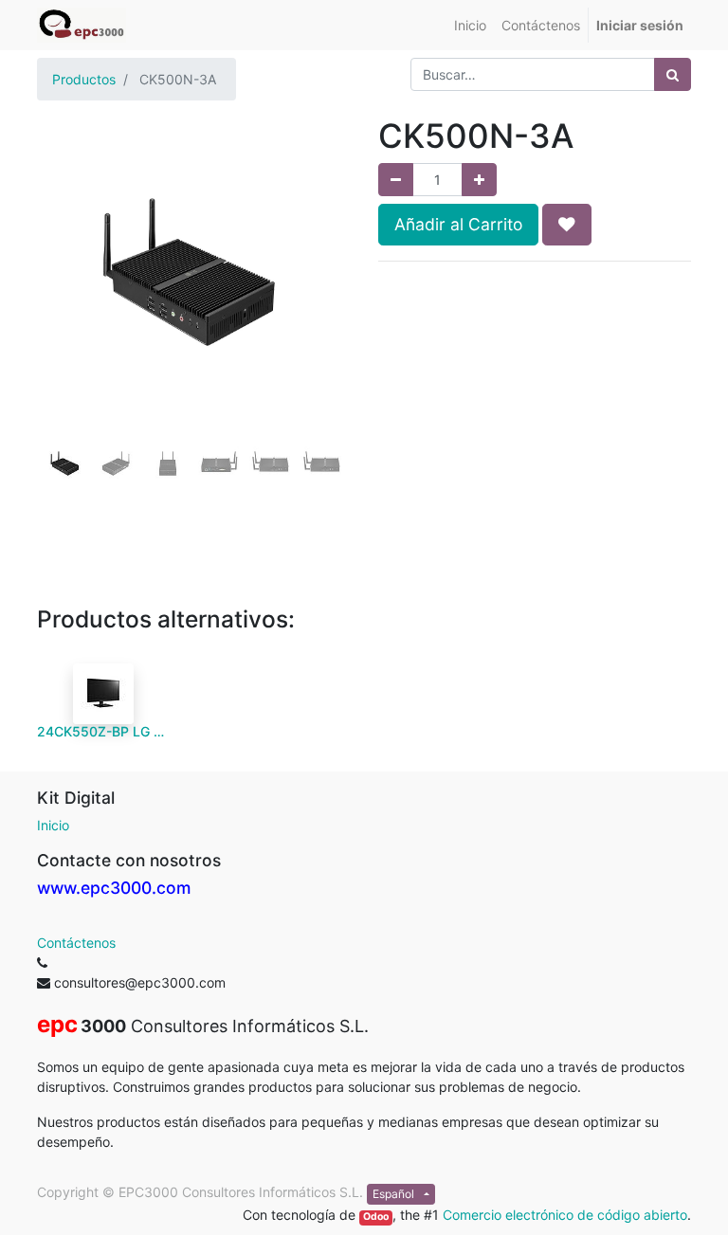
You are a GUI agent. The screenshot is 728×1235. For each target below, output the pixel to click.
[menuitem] (470, 25)
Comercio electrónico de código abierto (565, 1215)
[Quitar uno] (395, 179)
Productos (84, 79)
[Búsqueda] (672, 74)
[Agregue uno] (479, 179)
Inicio (53, 825)
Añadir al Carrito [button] (458, 224)
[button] (60, 305)
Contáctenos (76, 943)
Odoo (376, 1216)
